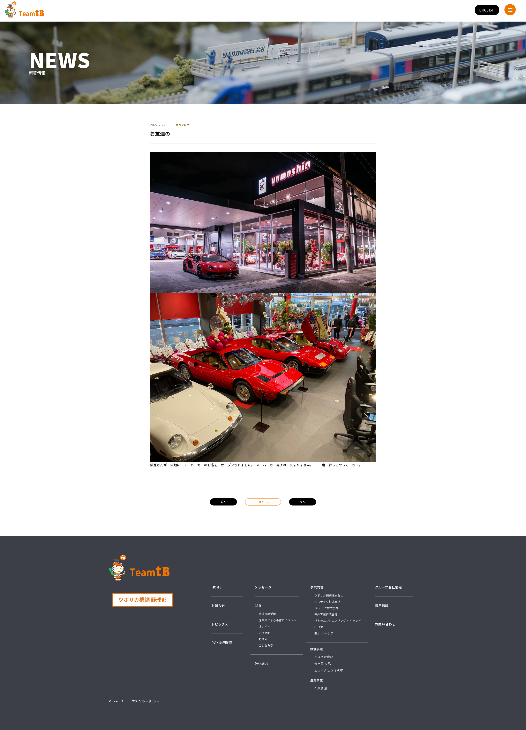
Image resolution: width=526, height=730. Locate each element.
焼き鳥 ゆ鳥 (322, 663)
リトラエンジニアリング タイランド (337, 620)
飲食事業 (316, 649)
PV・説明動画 (222, 642)
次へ (303, 502)
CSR (258, 605)
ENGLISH (487, 10)
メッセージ (263, 587)
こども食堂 (266, 645)
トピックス (219, 624)
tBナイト (264, 626)
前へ (223, 502)
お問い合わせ (385, 624)
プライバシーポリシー (145, 701)
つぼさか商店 (323, 657)
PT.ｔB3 (319, 627)
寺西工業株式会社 (325, 614)
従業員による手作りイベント (277, 620)
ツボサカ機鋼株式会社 (328, 595)
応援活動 (264, 633)
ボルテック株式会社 (327, 602)
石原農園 (320, 688)
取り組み (261, 663)
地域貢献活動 (267, 614)
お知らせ (218, 605)
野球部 (263, 639)
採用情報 (382, 605)
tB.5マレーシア (323, 633)
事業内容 (317, 587)
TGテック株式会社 (326, 608)
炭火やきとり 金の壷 (329, 670)
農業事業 (316, 680)
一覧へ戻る (263, 502)
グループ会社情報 (388, 587)
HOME (216, 587)
